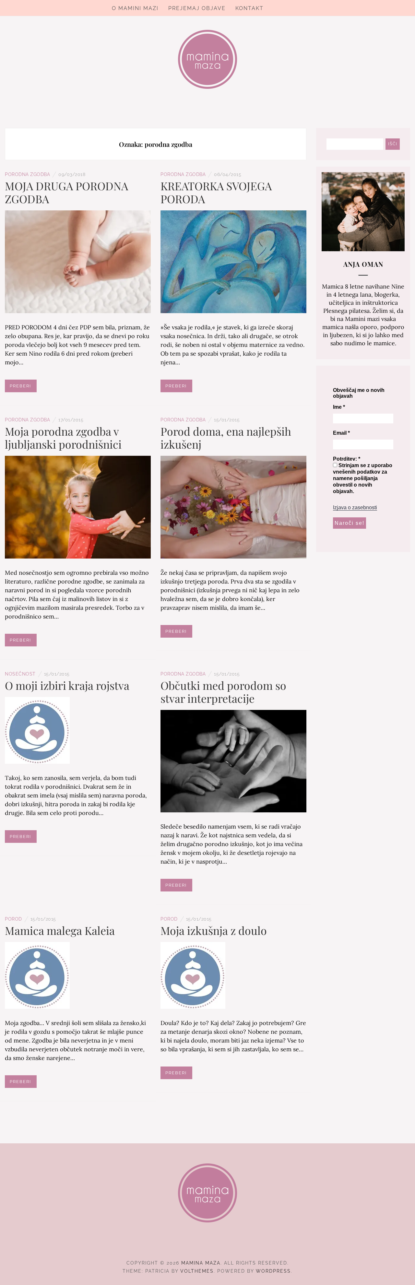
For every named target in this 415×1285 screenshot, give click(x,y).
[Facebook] (196, 1245)
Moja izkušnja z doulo (213, 930)
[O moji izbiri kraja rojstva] (37, 729)
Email (341, 433)
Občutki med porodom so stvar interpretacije (223, 692)
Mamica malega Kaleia (60, 930)
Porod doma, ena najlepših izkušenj (225, 438)
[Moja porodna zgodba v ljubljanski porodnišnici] (78, 506)
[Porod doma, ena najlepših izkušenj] (233, 506)
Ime (339, 407)
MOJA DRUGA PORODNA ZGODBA (66, 192)
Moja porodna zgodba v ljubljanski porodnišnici (63, 438)
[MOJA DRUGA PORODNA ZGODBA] (78, 261)
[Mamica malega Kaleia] (37, 975)
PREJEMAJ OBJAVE (197, 8)
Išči (392, 144)
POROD (13, 919)
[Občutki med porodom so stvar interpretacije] (233, 760)
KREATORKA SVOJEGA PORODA (216, 192)
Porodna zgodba (27, 174)
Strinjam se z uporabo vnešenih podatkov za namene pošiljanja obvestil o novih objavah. (362, 478)
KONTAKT (249, 8)
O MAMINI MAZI (135, 8)
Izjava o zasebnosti (355, 507)
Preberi (20, 385)
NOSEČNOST (20, 674)
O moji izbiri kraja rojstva (67, 685)
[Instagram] (207, 1245)
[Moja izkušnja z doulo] (192, 975)
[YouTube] (219, 1245)
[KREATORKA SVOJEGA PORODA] (233, 261)
